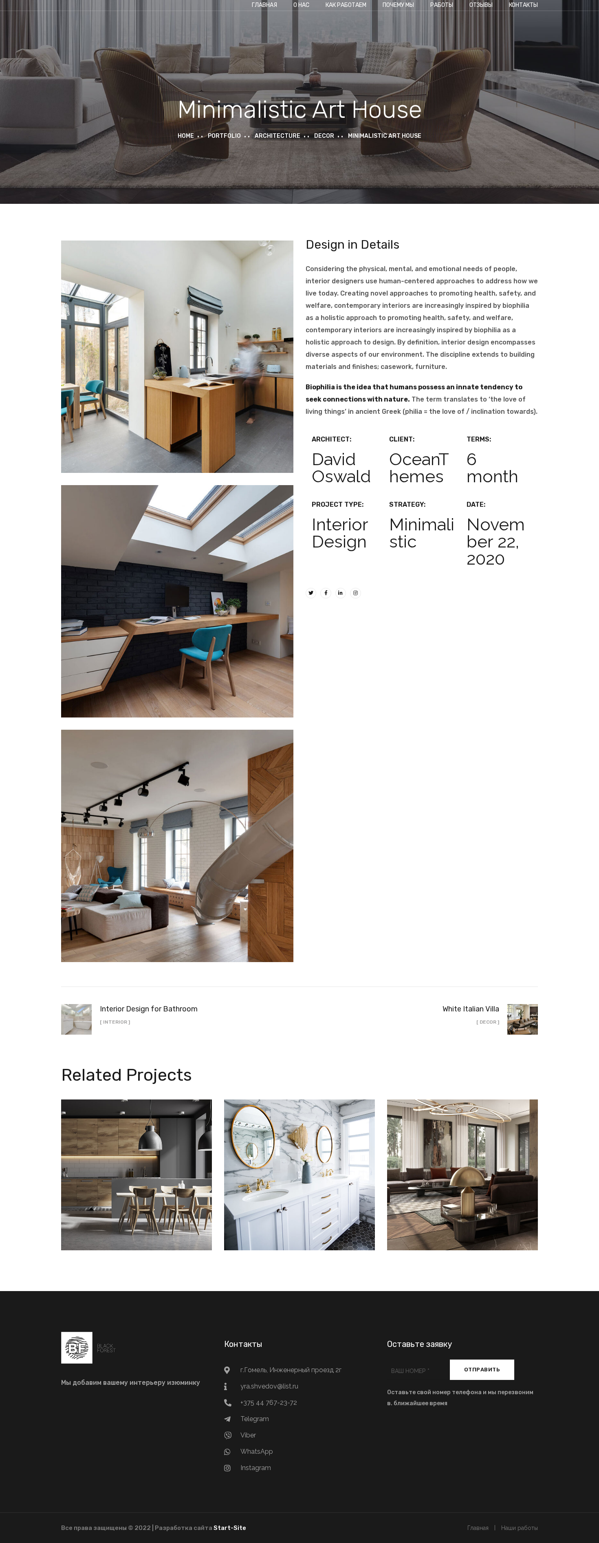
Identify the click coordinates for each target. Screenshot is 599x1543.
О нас (301, 5)
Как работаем (346, 5)
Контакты (523, 5)
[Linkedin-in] (340, 593)
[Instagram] (355, 593)
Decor (324, 135)
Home (186, 135)
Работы (441, 5)
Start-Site (230, 1528)
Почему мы (398, 5)
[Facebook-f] (325, 593)
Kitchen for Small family (137, 1165)
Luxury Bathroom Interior (300, 1165)
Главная (264, 5)
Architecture (277, 135)
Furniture (316, 1185)
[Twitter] (311, 593)
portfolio (224, 135)
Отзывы (481, 5)
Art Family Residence (463, 1165)
